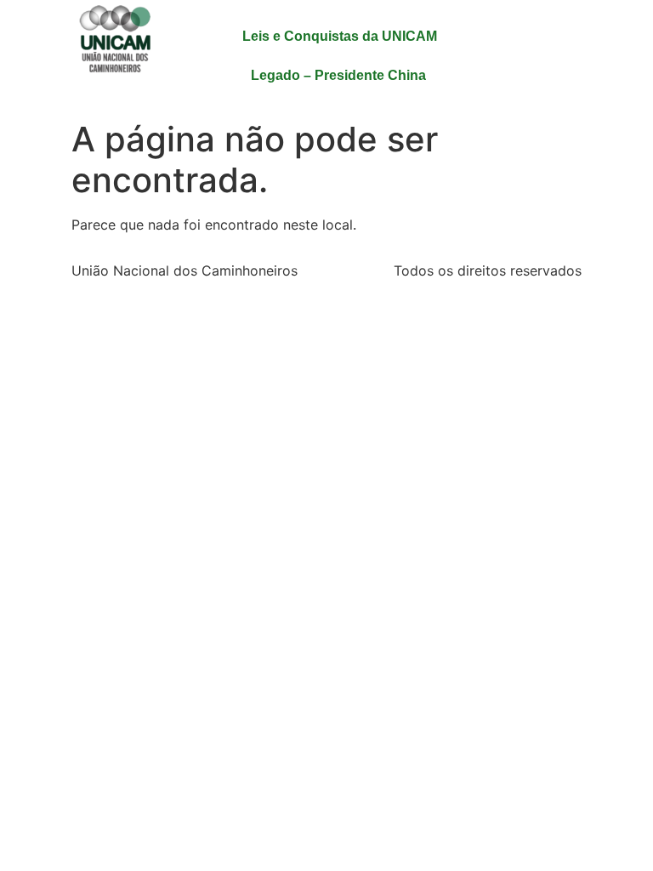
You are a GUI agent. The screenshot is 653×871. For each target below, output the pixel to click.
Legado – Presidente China (338, 75)
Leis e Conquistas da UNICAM (339, 36)
